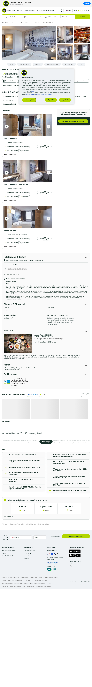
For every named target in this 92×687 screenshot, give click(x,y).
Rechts (7, 126)
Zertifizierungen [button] (11, 374)
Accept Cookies (65, 100)
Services (19, 10)
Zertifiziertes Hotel (10, 81)
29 (86, 57)
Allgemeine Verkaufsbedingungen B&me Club (13, 580)
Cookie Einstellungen (39, 583)
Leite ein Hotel (28, 553)
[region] (46, 86)
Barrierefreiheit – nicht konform (43, 586)
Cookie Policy (48, 94)
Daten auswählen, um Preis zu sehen (73, 121)
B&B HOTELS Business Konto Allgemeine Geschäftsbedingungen (18, 586)
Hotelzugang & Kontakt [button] (15, 257)
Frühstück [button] (8, 330)
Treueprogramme (30, 10)
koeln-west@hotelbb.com (13, 265)
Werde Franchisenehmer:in (31, 556)
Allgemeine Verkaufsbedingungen (28, 577)
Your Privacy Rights (29, 100)
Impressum (48, 583)
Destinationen (11, 10)
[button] (52, 17)
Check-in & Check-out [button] (14, 304)
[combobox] (14, 17)
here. (32, 91)
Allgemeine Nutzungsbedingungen (10, 577)
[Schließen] (2, 3)
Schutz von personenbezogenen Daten (48, 577)
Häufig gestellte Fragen (8, 550)
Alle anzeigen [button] (6, 421)
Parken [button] (7, 364)
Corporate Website (29, 550)
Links (48, 126)
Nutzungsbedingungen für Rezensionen (12, 583)
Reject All (51, 100)
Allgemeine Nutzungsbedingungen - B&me (36, 580)
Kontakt (4, 553)
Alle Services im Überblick (9, 104)
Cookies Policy (30, 94)
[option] (27, 125)
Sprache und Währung (5, 537)
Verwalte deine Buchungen (9, 556)
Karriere (26, 558)
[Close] (70, 73)
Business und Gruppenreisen (45, 10)
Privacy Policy (40, 94)
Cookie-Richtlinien (28, 583)
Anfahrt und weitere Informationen (11, 85)
